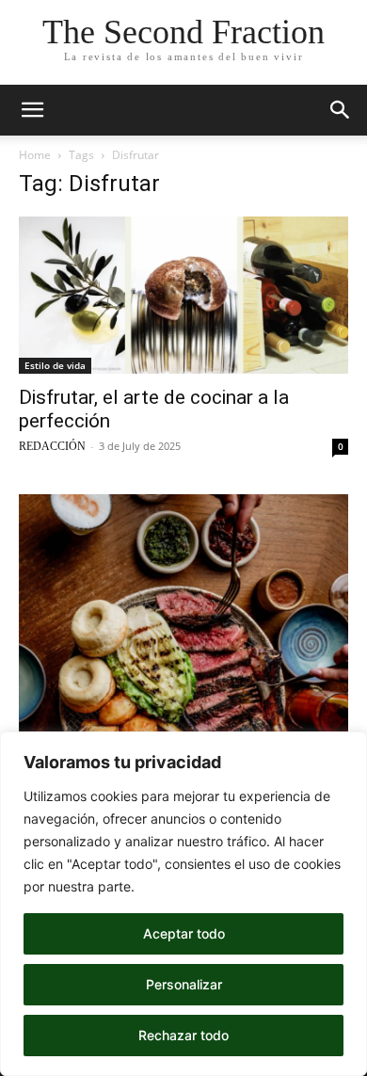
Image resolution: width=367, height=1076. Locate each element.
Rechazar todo (183, 1035)
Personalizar (184, 984)
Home (35, 155)
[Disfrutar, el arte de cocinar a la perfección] (183, 295)
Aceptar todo (184, 933)
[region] (183, 903)
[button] (32, 110)
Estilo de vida (55, 365)
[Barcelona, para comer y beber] (183, 700)
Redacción (52, 446)
